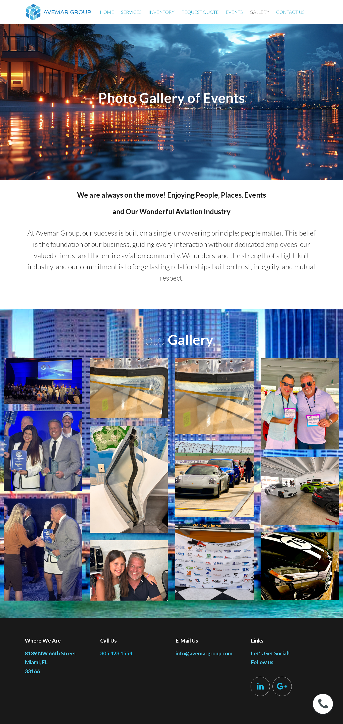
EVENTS (234, 12)
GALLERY (259, 12)
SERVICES (131, 12)
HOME (107, 12)
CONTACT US (290, 12)
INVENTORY (162, 12)
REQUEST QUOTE (200, 12)
